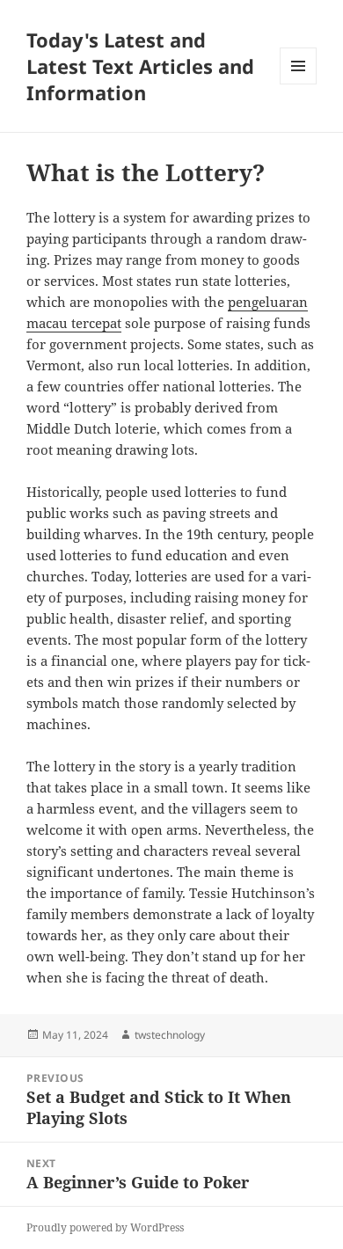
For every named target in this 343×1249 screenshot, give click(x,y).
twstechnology (170, 1034)
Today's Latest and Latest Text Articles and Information (140, 66)
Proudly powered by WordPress (105, 1227)
